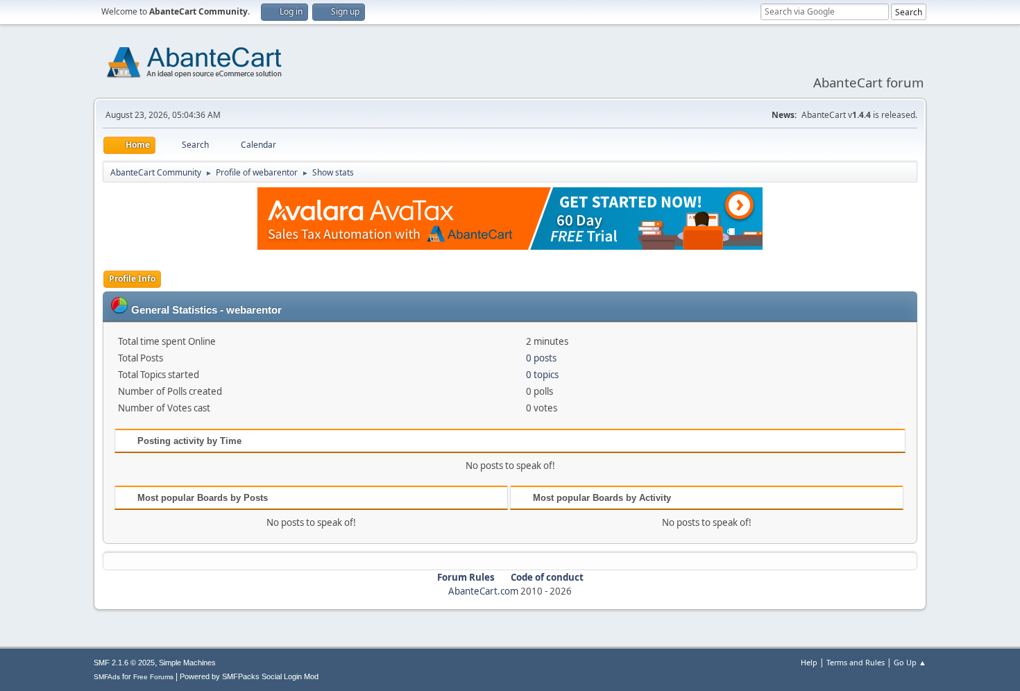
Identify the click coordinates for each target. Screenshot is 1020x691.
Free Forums (153, 677)
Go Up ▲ (910, 662)
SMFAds (107, 677)
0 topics (542, 374)
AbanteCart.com (483, 591)
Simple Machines (187, 662)
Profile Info (132, 278)
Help (809, 662)
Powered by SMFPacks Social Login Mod (249, 676)
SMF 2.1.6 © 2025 (124, 662)
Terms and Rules (855, 662)
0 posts (541, 358)
